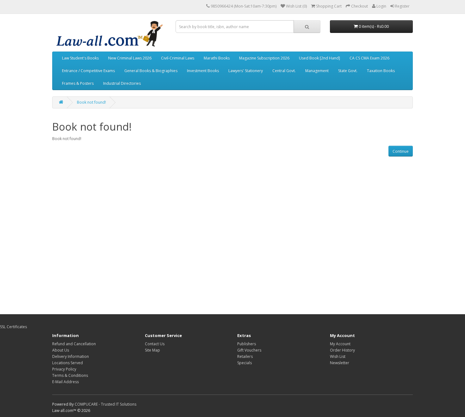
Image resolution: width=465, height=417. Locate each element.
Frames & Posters (78, 83)
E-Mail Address (65, 381)
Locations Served (67, 362)
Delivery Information (70, 356)
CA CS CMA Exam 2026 (369, 58)
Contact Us (154, 343)
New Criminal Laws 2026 (130, 58)
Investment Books (203, 70)
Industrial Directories (122, 83)
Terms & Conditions (70, 375)
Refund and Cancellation (74, 343)
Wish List (337, 356)
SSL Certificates (13, 326)
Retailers (245, 356)
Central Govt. (284, 70)
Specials (244, 362)
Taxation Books (381, 70)
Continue (401, 151)
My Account (340, 343)
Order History (342, 350)
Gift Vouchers (249, 350)
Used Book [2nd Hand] (319, 58)
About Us (60, 350)
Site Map (152, 350)
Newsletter (339, 362)
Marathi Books (217, 58)
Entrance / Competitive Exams (88, 70)
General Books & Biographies (150, 70)
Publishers (246, 343)
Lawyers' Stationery (245, 70)
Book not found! (91, 102)
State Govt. (347, 70)
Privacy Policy (64, 369)
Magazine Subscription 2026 (264, 58)
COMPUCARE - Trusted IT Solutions (105, 404)
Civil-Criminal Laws (177, 58)
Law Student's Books (80, 58)
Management (317, 70)
